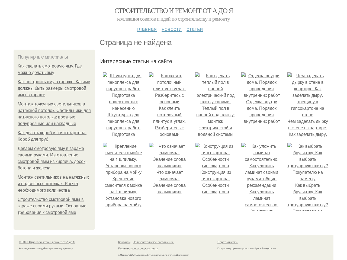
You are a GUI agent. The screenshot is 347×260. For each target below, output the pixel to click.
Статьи (195, 29)
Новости (172, 29)
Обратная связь (227, 242)
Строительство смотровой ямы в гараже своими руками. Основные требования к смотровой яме (52, 206)
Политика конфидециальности (138, 248)
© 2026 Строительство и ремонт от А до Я (47, 242)
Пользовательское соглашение (153, 242)
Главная (147, 29)
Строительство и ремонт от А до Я (173, 10)
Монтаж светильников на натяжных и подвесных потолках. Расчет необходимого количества (53, 183)
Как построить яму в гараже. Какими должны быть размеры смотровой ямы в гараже (54, 88)
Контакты (124, 242)
